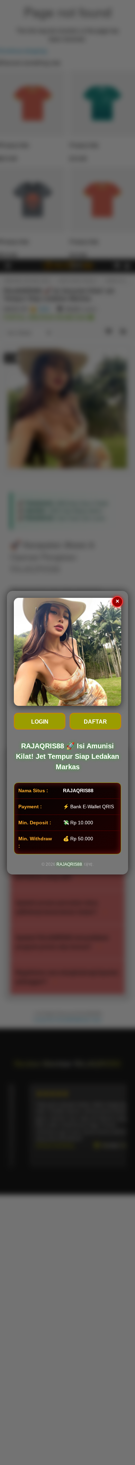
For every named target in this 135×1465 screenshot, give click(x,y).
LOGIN (39, 722)
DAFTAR (95, 722)
